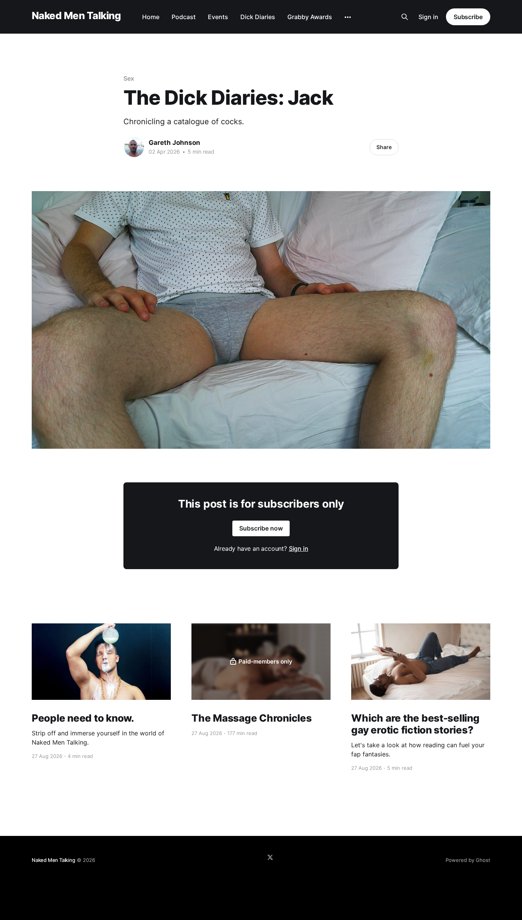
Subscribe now (261, 528)
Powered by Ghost (468, 860)
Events (218, 17)
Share (384, 147)
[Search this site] (405, 17)
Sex (128, 78)
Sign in (428, 17)
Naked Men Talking (76, 16)
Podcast (184, 17)
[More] (347, 17)
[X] (270, 857)
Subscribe (468, 17)
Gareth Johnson (174, 142)
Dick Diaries (257, 17)
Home (150, 17)
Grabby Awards (309, 17)
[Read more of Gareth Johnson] (134, 147)
